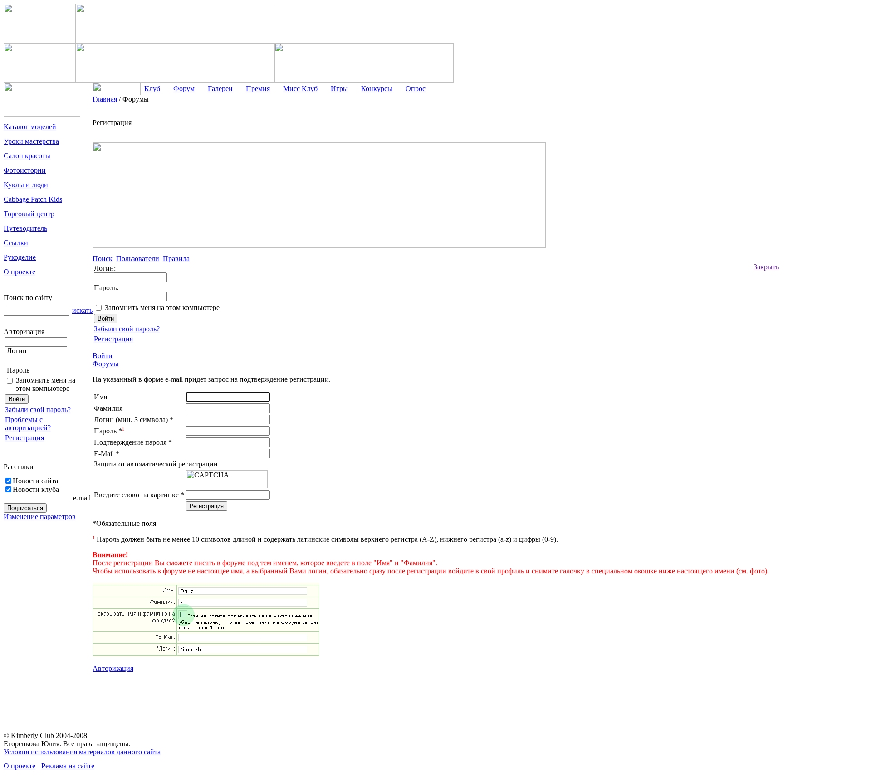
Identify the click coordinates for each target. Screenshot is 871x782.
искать (82, 310)
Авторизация (113, 668)
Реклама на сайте (67, 766)
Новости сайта (35, 481)
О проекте (19, 766)
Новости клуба (36, 489)
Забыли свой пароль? (38, 409)
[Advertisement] (815, 231)
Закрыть (766, 267)
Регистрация (24, 438)
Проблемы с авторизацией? (28, 424)
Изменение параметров (40, 516)
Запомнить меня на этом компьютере (45, 384)
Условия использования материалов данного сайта (82, 752)
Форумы (106, 364)
